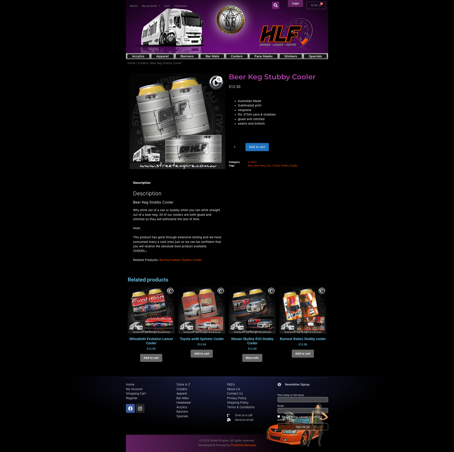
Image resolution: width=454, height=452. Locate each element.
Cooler (275, 165)
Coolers (237, 56)
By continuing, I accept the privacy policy (300, 418)
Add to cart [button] (151, 358)
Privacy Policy (236, 398)
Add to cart (257, 147)
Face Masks (263, 56)
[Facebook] (130, 408)
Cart (167, 5)
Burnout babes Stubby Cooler (180, 260)
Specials (315, 56)
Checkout (180, 5)
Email (281, 405)
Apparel (162, 56)
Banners (187, 56)
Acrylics (138, 56)
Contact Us (235, 393)
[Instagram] (140, 408)
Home (134, 5)
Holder (284, 165)
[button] (275, 5)
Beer (250, 165)
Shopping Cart (136, 393)
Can (268, 165)
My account (149, 5)
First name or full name (291, 394)
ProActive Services (243, 445)
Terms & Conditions (241, 407)
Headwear (183, 402)
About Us (233, 389)
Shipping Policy (237, 402)
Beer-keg (259, 165)
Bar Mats (212, 56)
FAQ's (231, 384)
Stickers (290, 56)
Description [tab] (142, 182)
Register (132, 398)
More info (252, 358)
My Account (134, 389)
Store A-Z (183, 384)
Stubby (294, 165)
